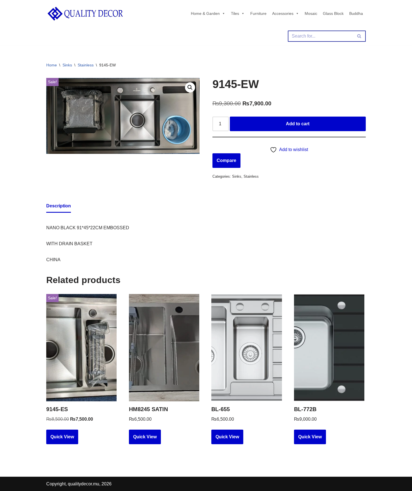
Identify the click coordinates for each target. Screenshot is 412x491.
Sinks (67, 65)
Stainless (86, 65)
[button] (190, 87)
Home (51, 65)
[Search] (359, 36)
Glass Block (333, 13)
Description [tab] (58, 205)
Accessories (282, 13)
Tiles (235, 13)
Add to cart (297, 123)
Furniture (258, 13)
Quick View (62, 436)
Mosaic (311, 13)
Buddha (356, 13)
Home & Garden (205, 13)
